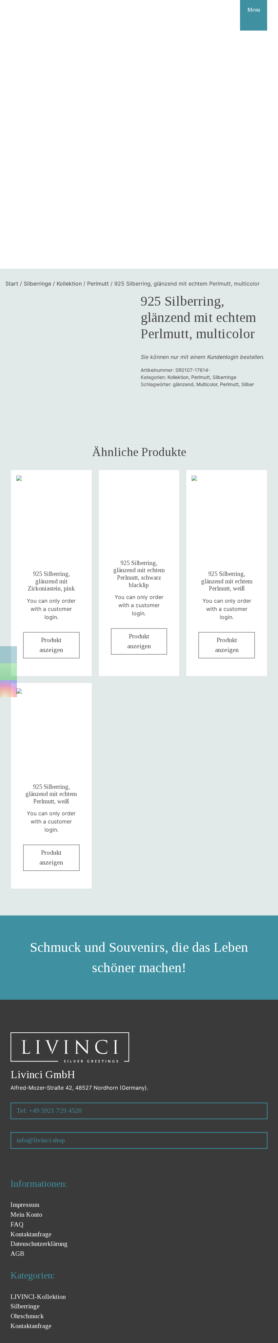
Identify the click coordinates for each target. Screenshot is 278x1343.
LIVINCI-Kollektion (38, 1296)
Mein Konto (26, 1214)
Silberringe (37, 283)
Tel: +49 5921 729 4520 (49, 1110)
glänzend (183, 384)
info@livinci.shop (41, 1140)
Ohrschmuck (27, 1316)
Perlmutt (98, 283)
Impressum (25, 1204)
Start (11, 283)
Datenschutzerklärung (39, 1243)
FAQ (17, 1224)
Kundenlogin (222, 356)
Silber (247, 384)
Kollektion (69, 283)
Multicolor (206, 384)
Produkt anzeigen (51, 644)
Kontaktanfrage (31, 1234)
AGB (17, 1253)
